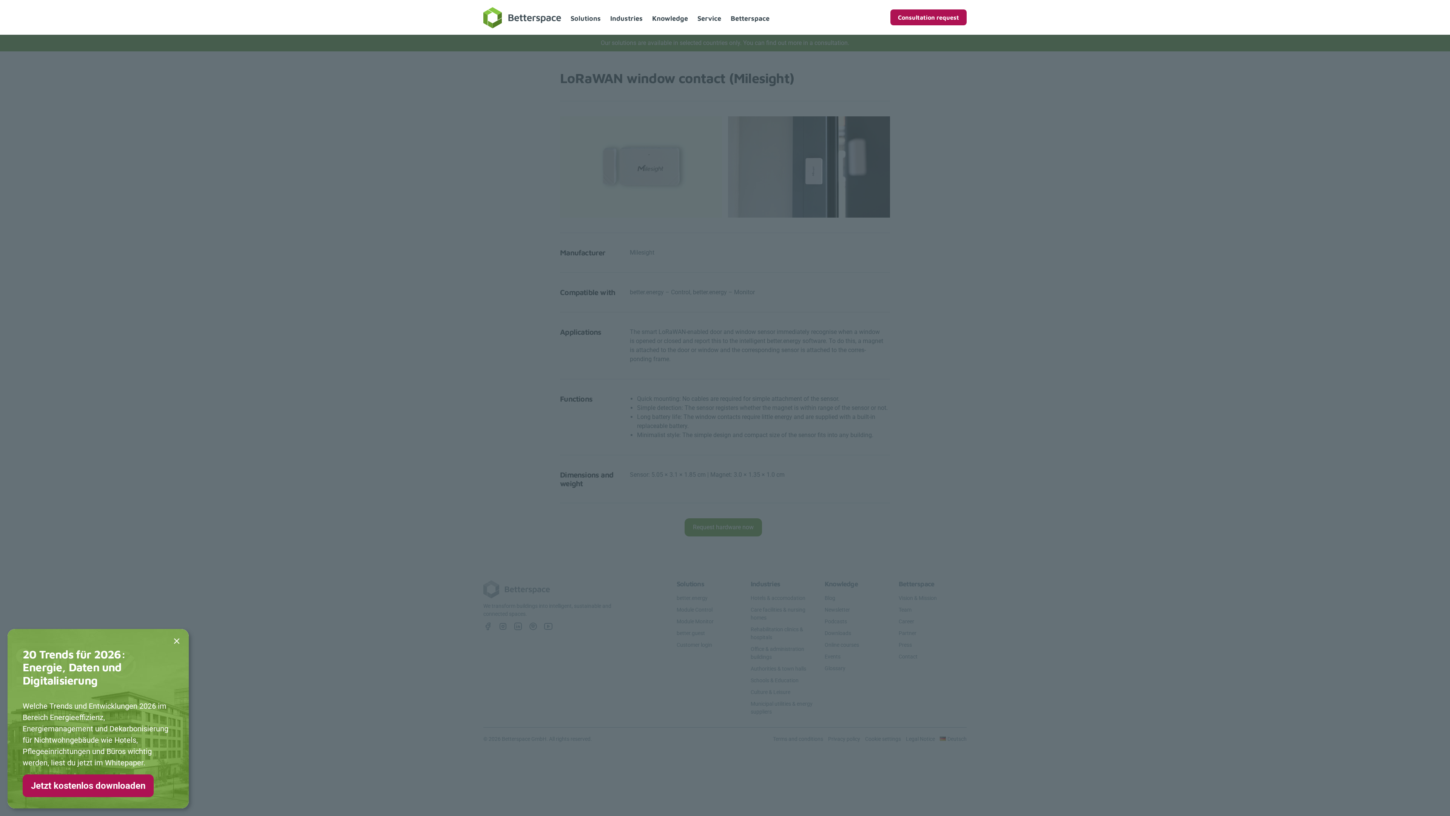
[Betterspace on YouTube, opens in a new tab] (548, 626)
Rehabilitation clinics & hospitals (777, 633)
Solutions (586, 18)
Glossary (835, 668)
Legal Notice (920, 739)
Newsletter (837, 610)
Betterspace (750, 18)
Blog (830, 598)
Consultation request (928, 17)
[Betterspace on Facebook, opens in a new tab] (487, 626)
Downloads (838, 633)
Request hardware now (723, 527)
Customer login (694, 645)
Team (905, 610)
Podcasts (836, 621)
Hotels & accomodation (778, 598)
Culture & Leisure (770, 692)
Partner (907, 633)
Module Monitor (695, 621)
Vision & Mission (918, 598)
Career (906, 621)
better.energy (692, 598)
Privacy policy (844, 739)
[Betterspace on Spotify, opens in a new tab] (533, 626)
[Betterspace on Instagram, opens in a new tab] (503, 626)
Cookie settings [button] (883, 739)
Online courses (842, 645)
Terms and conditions (798, 739)
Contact (908, 657)
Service (709, 18)
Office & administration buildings (777, 653)
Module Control (695, 610)
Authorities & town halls (778, 669)
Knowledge (670, 18)
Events (833, 657)
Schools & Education (775, 680)
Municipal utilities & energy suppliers (782, 708)
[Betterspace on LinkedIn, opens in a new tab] (518, 626)
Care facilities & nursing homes (778, 614)
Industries (626, 18)
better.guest (691, 633)
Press (905, 645)
